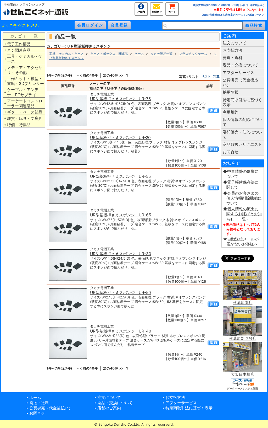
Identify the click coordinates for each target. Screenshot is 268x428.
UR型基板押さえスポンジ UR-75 (120, 98)
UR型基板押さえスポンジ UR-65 (120, 214)
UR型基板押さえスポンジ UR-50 (120, 292)
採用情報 (230, 92)
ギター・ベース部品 (24, 112)
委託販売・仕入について (242, 135)
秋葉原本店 (243, 302)
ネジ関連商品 (19, 50)
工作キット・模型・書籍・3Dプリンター (25, 81)
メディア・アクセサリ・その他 (24, 70)
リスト (206, 76)
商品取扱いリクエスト (242, 144)
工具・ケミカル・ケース (24, 59)
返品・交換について (240, 64)
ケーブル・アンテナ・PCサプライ (22, 92)
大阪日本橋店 (242, 374)
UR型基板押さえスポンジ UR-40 (120, 331)
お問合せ (157, 11)
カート (172, 11)
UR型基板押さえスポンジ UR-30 (120, 253)
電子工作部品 (19, 43)
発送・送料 (232, 57)
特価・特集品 (19, 124)
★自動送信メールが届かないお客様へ (241, 242)
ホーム (35, 397)
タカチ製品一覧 (161, 54)
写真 (216, 76)
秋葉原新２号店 (242, 338)
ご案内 (141, 11)
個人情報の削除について (242, 122)
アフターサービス (238, 72)
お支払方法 (232, 50)
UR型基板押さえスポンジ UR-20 (120, 137)
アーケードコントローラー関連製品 (24, 103)
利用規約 (230, 112)
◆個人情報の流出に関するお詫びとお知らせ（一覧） (242, 213)
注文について (234, 42)
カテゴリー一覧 (24, 36)
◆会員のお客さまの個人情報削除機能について (242, 198)
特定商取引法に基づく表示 (242, 102)
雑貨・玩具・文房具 (24, 118)
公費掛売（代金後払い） (240, 82)
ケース (139, 54)
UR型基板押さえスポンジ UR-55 (120, 176)
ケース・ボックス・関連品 (109, 54)
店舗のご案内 (109, 407)
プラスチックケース (193, 54)
